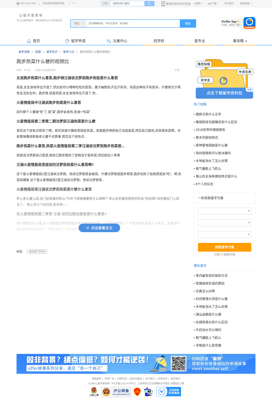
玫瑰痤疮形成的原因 (210, 283)
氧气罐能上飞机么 (208, 168)
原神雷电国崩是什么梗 (212, 145)
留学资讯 (175, 378)
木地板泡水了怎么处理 (212, 161)
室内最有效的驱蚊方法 (212, 275)
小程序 (197, 3)
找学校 (159, 41)
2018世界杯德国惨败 (210, 129)
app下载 (212, 3)
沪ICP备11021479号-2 (123, 383)
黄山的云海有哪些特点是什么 (216, 176)
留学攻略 (24, 51)
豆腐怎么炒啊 (205, 291)
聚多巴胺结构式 (207, 137)
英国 (38, 51)
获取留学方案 (224, 247)
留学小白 (68, 51)
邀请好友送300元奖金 (178, 3)
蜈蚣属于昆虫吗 (37, 251)
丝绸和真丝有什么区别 (212, 322)
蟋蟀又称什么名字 (208, 114)
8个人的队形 (204, 184)
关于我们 (229, 3)
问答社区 (122, 378)
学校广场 (109, 378)
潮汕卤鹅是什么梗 (208, 314)
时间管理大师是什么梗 (212, 299)
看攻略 (238, 41)
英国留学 (96, 378)
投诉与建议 (136, 378)
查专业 (199, 41)
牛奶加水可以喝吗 (208, 330)
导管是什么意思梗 (208, 345)
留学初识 (52, 51)
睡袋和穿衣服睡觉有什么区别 (216, 122)
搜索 (188, 23)
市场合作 (162, 378)
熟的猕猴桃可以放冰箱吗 (213, 153)
